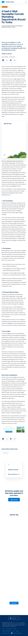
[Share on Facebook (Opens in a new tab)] (10, 60)
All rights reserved (18, 622)
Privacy (15, 628)
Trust (13, 630)
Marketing (4, 6)
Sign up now (14, 499)
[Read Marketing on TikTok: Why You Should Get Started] (8, 135)
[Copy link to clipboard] (14, 60)
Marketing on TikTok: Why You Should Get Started (13, 140)
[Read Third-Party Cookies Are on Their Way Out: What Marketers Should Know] (14, 530)
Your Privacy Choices (17, 633)
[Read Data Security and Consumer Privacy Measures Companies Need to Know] (14, 572)
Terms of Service (9, 628)
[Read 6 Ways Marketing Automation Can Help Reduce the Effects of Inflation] (14, 551)
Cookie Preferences (5, 633)
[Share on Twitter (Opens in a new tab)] (7, 60)
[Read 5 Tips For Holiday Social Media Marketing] (8, 149)
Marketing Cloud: (6, 194)
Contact (17, 630)
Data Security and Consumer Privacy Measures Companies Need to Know (13, 581)
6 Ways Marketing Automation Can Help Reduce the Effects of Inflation (13, 560)
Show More (14, 603)
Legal (3, 628)
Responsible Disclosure (6, 630)
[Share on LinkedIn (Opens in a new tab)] (3, 60)
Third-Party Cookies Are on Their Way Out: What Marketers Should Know (13, 539)
